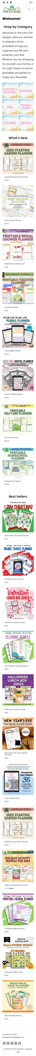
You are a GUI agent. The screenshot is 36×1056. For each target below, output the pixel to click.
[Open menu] (28, 9)
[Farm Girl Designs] (12, 9)
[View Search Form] (32, 9)
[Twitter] (7, 2)
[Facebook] (3, 2)
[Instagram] (10, 2)
